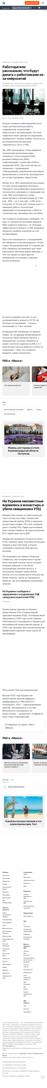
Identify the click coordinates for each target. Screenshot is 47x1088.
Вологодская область (6, 932)
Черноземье (6, 964)
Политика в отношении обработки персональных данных (21, 1071)
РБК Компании (27, 983)
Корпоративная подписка (29, 907)
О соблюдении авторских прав (14, 1064)
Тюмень (5, 961)
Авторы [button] (5, 779)
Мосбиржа (23, 1053)
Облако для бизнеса (26, 953)
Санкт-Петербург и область (6, 915)
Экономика (6, 878)
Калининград (6, 936)
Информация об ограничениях (14, 1061)
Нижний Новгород (5, 945)
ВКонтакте (27, 877)
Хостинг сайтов (26, 966)
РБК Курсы (26, 988)
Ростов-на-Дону (6, 954)
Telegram (27, 883)
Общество (6, 62)
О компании (27, 925)
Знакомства (27, 972)
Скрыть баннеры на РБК (27, 896)
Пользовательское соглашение (14, 1067)
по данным (18, 334)
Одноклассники (29, 880)
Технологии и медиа (7, 888)
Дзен (25, 886)
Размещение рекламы (27, 938)
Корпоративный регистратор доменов (27, 960)
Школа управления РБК (27, 994)
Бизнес (4, 884)
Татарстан (5, 958)
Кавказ (4, 967)
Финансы (5, 892)
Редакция (27, 934)
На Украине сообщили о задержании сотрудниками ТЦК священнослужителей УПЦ (21, 594)
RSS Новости (28, 916)
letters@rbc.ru (10, 1046)
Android (26, 1009)
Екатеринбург (7, 919)
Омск (4, 925)
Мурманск (5, 973)
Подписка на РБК (28, 902)
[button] (16, 381)
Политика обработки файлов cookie (16, 1076)
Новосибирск (7, 922)
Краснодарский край (7, 940)
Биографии (6, 895)
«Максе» (9, 727)
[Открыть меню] (43, 3)
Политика (6, 601)
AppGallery (27, 1012)
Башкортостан (7, 928)
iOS (25, 1006)
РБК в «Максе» (12, 360)
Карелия (5, 970)
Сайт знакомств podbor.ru (27, 977)
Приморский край (6, 977)
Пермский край (6, 950)
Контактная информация (27, 930)
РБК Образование (7, 902)
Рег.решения (27, 969)
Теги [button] (4, 402)
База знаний (6, 898)
